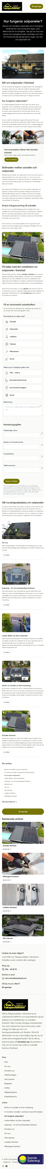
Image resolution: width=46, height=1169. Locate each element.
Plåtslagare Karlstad (11, 877)
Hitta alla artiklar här (8, 802)
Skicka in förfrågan (12, 481)
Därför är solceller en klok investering (18, 1107)
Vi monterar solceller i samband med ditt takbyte (23, 1112)
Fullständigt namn (10, 430)
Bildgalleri (8, 1083)
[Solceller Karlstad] (23, 833)
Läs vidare (6, 555)
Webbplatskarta (10, 1092)
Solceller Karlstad (9, 846)
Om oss (7, 1066)
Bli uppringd (23, 811)
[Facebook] (6, 1166)
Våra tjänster (8, 938)
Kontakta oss (9, 1071)
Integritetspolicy (10, 1096)
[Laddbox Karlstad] (23, 895)
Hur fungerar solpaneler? (14, 1116)
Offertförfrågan (10, 1075)
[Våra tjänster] (23, 925)
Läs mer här (6, 849)
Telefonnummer (9, 465)
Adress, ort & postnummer (13, 442)
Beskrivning (8, 402)
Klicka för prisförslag (11, 159)
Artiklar (7, 1088)
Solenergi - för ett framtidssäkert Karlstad (20, 1125)
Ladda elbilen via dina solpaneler (17, 1120)
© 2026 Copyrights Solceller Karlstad (16, 1159)
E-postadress (9, 454)
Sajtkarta (6, 1162)
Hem (6, 1062)
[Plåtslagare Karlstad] (23, 864)
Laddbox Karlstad (10, 907)
